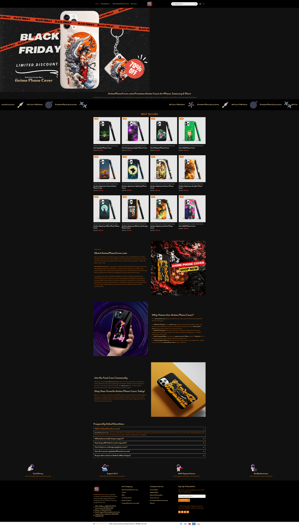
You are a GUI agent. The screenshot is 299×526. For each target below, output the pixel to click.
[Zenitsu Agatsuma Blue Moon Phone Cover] (106, 208)
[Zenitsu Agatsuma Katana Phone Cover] (163, 168)
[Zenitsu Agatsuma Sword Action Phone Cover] (106, 168)
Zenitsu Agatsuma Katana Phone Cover (161, 187)
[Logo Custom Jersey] (96, 489)
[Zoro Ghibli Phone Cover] (192, 208)
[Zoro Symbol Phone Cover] (106, 130)
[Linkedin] (188, 512)
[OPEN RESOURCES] (137, 4)
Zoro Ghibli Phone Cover (187, 226)
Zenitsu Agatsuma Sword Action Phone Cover (104, 187)
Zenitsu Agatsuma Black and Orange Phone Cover (135, 227)
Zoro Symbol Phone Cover (102, 148)
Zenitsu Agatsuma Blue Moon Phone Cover (106, 227)
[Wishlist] (118, 119)
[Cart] (200, 4)
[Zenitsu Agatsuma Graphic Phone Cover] (192, 168)
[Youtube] (185, 512)
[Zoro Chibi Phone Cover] (192, 130)
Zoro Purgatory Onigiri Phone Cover (134, 148)
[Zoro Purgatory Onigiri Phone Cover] (135, 130)
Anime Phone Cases (99, 146)
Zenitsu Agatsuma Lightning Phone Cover (134, 187)
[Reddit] (182, 512)
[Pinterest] (179, 512)
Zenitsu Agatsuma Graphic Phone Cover (190, 187)
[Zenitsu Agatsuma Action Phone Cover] (163, 208)
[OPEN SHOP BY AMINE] (109, 4)
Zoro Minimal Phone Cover (159, 148)
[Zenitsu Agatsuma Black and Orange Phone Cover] (135, 208)
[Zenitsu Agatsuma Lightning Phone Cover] (135, 168)
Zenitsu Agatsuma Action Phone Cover (161, 227)
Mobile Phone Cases (112, 146)
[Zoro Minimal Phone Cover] (163, 130)
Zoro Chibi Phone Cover (187, 148)
